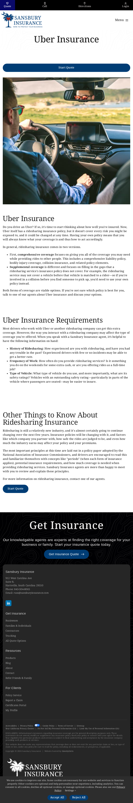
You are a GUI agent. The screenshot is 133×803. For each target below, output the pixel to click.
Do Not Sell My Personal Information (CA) (57, 728)
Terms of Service (65, 726)
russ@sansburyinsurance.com (31, 592)
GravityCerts (68, 751)
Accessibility (11, 726)
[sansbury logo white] (36, 758)
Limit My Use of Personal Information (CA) (99, 728)
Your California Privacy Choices (20, 728)
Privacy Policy (26, 726)
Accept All (57, 797)
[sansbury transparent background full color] (22, 11)
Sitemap (80, 726)
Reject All (78, 797)
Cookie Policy (49, 726)
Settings (69, 790)
